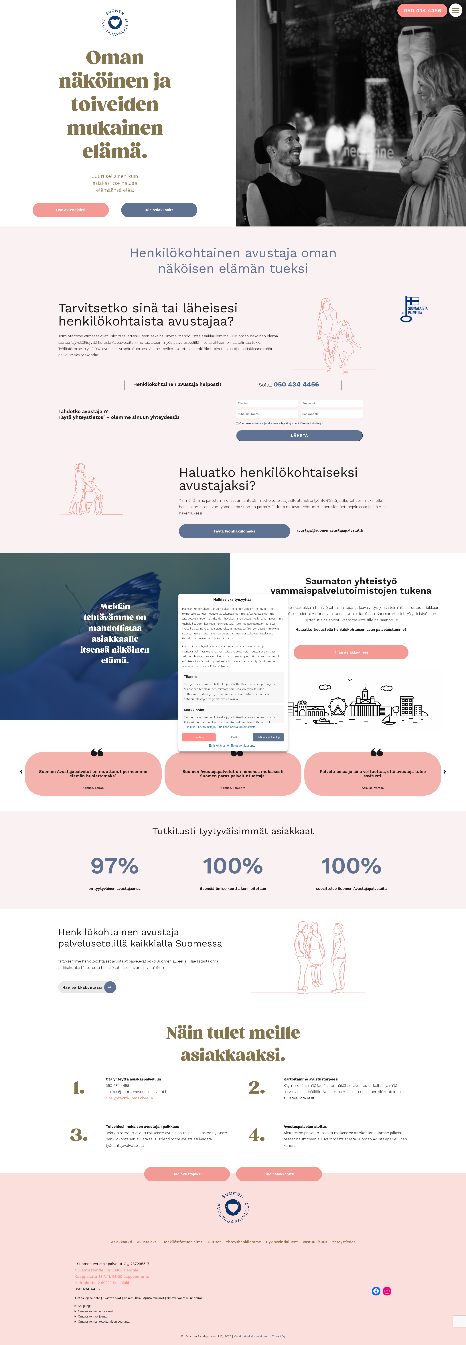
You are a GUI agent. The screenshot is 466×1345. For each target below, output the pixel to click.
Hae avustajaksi (70, 210)
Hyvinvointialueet (282, 1242)
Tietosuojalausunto (243, 745)
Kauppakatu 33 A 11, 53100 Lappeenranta (112, 1276)
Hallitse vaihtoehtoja (268, 737)
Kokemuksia (132, 1298)
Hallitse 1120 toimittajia (201, 727)
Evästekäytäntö (219, 745)
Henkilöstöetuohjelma (182, 1242)
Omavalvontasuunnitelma (185, 1298)
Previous (21, 772)
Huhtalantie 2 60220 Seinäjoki (102, 1283)
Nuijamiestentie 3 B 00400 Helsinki (106, 1270)
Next (444, 772)
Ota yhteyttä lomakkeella (129, 1098)
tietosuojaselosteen (266, 423)
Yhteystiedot (343, 1242)
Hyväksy (198, 737)
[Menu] (455, 10)
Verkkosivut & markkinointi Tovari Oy (259, 1336)
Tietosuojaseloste (87, 1298)
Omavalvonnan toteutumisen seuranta (103, 1321)
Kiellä (234, 737)
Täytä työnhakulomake (235, 531)
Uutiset (214, 1242)
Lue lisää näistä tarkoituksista (237, 727)
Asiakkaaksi (121, 1242)
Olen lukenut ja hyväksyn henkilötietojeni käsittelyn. (281, 423)
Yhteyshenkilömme (243, 1242)
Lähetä (299, 435)
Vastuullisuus (315, 1242)
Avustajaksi (147, 1242)
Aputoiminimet (153, 1298)
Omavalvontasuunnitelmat (95, 1311)
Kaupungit (84, 1306)
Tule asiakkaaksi (159, 210)
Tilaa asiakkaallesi (351, 652)
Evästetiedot (112, 1298)
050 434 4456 (422, 10)
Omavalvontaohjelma (92, 1316)
